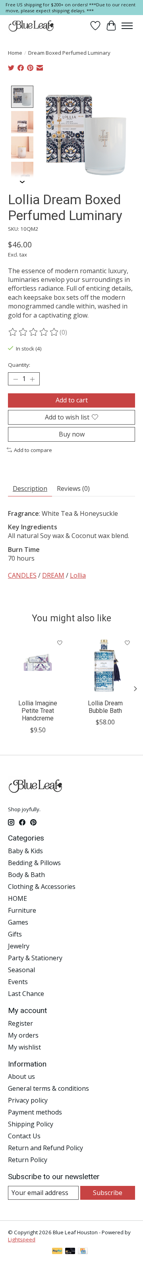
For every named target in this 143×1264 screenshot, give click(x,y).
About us (21, 1076)
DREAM (53, 575)
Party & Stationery (35, 958)
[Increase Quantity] (32, 379)
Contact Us (24, 1136)
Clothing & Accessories (41, 886)
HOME (17, 898)
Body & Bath (26, 874)
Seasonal (21, 969)
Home (15, 52)
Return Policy (27, 1159)
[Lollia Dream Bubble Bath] (105, 665)
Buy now (72, 434)
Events (18, 981)
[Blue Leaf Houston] (31, 25)
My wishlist (24, 1047)
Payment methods (35, 1112)
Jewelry (18, 946)
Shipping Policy (30, 1124)
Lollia (78, 575)
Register (20, 1023)
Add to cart (72, 400)
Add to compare (33, 450)
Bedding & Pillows (34, 862)
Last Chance (26, 993)
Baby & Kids (25, 850)
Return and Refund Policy (45, 1147)
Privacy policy (28, 1100)
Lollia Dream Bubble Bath (105, 706)
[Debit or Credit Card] (70, 1252)
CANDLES (22, 575)
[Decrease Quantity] (15, 379)
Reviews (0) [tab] (73, 488)
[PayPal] (57, 1252)
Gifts (15, 934)
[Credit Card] (83, 1252)
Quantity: (19, 364)
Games (18, 922)
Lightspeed (21, 1239)
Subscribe (107, 1192)
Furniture (22, 910)
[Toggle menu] (127, 26)
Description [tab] (30, 488)
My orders (23, 1035)
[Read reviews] (34, 332)
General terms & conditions (48, 1088)
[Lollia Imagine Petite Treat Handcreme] (38, 665)
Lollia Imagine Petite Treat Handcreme (37, 710)
